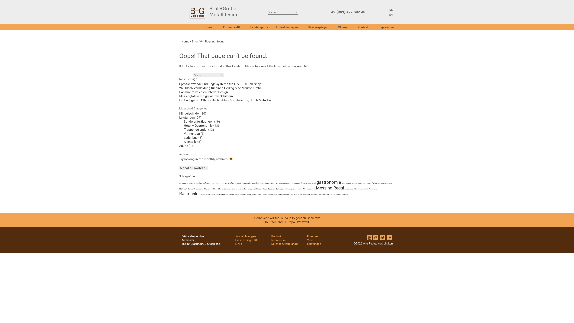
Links (238, 244)
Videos (342, 27)
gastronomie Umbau (349, 183)
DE (391, 9)
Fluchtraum (296, 183)
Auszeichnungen (287, 27)
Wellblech (314, 195)
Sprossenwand (283, 195)
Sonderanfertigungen (198, 121)
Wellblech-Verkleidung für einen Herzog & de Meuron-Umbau (221, 88)
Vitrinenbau (192, 133)
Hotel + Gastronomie (198, 125)
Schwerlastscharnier (269, 195)
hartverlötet (242, 189)
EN (391, 14)
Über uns (312, 236)
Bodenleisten (256, 183)
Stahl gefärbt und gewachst (299, 195)
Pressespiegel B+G (247, 240)
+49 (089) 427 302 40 (347, 12)
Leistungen (257, 27)
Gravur (234, 189)
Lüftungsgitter (290, 189)
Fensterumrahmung (283, 183)
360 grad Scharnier (186, 183)
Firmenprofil (231, 27)
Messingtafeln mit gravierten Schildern (206, 96)
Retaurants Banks (232, 195)
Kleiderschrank (262, 189)
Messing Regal (330, 188)
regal (213, 195)
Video (311, 240)
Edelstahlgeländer (268, 183)
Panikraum (373, 189)
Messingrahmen (309, 189)
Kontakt (363, 27)
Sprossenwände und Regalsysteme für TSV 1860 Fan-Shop (220, 84)
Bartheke (247, 183)
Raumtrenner (205, 195)
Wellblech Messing (341, 195)
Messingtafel (363, 189)
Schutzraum (256, 195)
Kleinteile (190, 142)
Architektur (198, 183)
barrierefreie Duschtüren (234, 183)
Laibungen (280, 189)
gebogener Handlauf (365, 183)
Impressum (386, 27)
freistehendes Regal (308, 183)
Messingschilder (351, 189)
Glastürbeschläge (210, 189)
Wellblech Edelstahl (326, 195)
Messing (299, 189)
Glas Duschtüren (379, 183)
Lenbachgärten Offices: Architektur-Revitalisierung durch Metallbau (226, 100)
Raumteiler (189, 193)
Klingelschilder (189, 113)
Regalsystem (220, 195)
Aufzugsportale (208, 183)
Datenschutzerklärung (284, 244)
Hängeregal (251, 189)
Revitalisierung (245, 195)
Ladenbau (191, 138)
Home (209, 27)
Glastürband (198, 189)
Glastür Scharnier (224, 189)
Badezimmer (220, 183)
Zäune (183, 146)
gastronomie (329, 182)
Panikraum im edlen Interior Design (203, 92)
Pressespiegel (318, 27)
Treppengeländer (195, 129)
